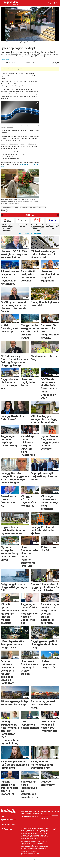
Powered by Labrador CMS (30, 859)
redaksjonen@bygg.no (32, 816)
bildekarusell (24, 207)
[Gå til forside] (10, 3)
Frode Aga (36, 811)
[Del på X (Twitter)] (56, 63)
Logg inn (50, 3)
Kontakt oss (44, 818)
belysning (16, 207)
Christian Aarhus (34, 813)
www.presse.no (34, 838)
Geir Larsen (55, 815)
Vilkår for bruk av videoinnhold (28, 851)
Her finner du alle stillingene (30, 233)
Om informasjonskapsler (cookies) (30, 853)
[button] (2, 215)
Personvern (24, 855)
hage (39, 207)
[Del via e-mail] (58, 63)
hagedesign (33, 207)
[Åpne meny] (56, 3)
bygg (44, 207)
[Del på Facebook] (53, 63)
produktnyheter (6, 207)
